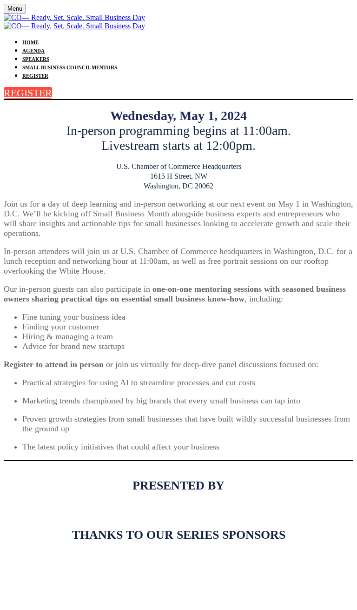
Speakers (35, 59)
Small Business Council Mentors (69, 67)
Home (30, 42)
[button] (28, 93)
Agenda (33, 51)
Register (35, 76)
